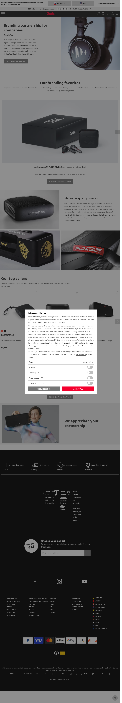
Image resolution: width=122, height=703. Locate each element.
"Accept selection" (34, 348)
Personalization (34, 378)
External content (35, 383)
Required (32, 362)
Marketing (32, 372)
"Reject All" (50, 331)
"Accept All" (51, 340)
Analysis (32, 367)
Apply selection (44, 389)
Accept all (78, 389)
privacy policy (81, 354)
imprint (30, 357)
